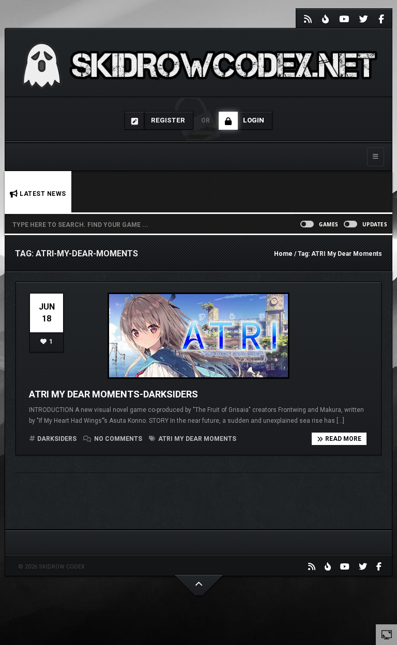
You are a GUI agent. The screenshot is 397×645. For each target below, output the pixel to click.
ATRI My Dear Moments (196, 438)
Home (283, 253)
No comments (118, 438)
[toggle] (386, 634)
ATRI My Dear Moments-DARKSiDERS (113, 394)
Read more (343, 438)
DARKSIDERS (57, 438)
